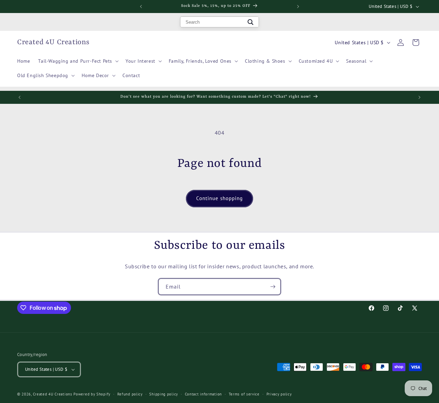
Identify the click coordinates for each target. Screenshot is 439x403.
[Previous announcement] (141, 6)
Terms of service (244, 394)
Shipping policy (163, 394)
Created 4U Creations (52, 394)
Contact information (203, 394)
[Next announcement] (298, 6)
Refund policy (130, 394)
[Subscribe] (272, 286)
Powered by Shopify (91, 394)
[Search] (250, 22)
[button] (77, 61)
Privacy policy (279, 394)
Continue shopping (219, 198)
